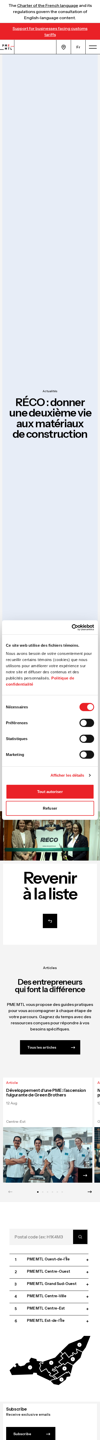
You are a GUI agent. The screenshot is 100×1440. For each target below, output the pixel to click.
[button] (32, 1369)
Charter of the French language (47, 5)
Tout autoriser (50, 791)
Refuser (50, 808)
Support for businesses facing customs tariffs (50, 31)
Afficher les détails (67, 775)
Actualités (50, 391)
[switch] (86, 723)
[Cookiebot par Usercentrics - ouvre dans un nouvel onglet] (72, 627)
